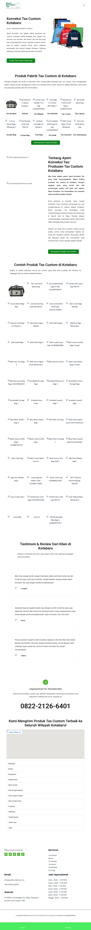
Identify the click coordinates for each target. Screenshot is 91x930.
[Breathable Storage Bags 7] (16, 407)
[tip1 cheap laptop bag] (16, 290)
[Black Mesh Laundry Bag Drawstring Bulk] (74, 446)
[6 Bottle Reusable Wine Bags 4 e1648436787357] (55, 524)
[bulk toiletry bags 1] (55, 330)
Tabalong (11, 812)
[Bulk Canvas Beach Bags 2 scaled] (74, 368)
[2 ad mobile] (16, 522)
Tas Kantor (52, 864)
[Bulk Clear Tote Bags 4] (16, 368)
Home (9, 28)
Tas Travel (66, 114)
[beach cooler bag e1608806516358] (55, 484)
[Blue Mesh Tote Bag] (55, 426)
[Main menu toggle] (84, 5)
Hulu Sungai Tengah (15, 796)
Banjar (10, 769)
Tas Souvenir (66, 135)
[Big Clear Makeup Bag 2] (16, 483)
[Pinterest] (22, 854)
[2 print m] (35, 522)
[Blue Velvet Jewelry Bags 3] (16, 426)
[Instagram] (18, 854)
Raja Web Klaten (70, 915)
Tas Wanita (38, 114)
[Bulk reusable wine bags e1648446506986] (55, 349)
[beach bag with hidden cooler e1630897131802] (35, 484)
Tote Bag (39, 135)
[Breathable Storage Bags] (35, 388)
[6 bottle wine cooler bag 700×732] (74, 291)
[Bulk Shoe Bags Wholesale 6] (74, 330)
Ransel (25, 114)
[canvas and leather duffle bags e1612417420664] (55, 310)
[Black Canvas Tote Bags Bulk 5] (55, 465)
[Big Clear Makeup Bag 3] (74, 465)
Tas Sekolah (52, 114)
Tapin (10, 828)
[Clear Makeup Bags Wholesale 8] (74, 503)
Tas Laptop (79, 114)
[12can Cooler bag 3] (16, 503)
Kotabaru (11, 806)
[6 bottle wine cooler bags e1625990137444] (35, 503)
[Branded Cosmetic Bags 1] (55, 407)
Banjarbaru (12, 774)
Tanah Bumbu (13, 817)
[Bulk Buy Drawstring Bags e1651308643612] (16, 388)
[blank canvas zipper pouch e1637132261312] (74, 426)
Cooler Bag (25, 135)
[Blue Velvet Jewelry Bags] (35, 426)
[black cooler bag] (16, 465)
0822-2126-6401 (45, 706)
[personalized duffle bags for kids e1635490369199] (55, 290)
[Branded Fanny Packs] (35, 407)
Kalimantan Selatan (18, 28)
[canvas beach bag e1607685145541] (35, 310)
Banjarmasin (12, 780)
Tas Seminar (11, 114)
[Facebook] (10, 854)
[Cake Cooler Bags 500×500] (74, 310)
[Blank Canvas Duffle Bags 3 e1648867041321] (16, 445)
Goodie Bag (11, 135)
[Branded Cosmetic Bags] (74, 407)
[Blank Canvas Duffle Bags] (35, 446)
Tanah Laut (12, 822)
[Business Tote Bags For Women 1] (16, 330)
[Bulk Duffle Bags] (16, 349)
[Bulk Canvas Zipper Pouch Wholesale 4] (35, 368)
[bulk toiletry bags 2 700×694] (35, 330)
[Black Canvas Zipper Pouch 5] (35, 465)
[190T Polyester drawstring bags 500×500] (74, 484)
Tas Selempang (79, 135)
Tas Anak (52, 135)
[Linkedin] (6, 854)
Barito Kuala (12, 785)
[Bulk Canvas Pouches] (55, 368)
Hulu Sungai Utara (14, 801)
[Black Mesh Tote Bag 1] (55, 443)
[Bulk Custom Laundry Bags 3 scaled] (74, 349)
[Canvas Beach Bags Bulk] (16, 310)
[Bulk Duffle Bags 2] (35, 348)
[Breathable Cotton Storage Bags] (74, 388)
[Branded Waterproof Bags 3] (55, 388)
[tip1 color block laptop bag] (35, 290)
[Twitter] (14, 854)
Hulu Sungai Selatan (15, 790)
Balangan (11, 764)
